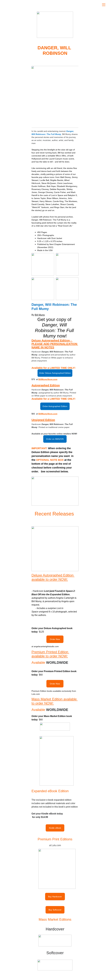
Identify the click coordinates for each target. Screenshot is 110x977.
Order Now (55, 639)
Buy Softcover (55, 910)
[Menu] (103, 4)
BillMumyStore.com (47, 379)
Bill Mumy (40, 315)
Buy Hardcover (55, 896)
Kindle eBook (55, 828)
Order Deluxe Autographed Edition (55, 373)
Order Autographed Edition (55, 406)
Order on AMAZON (55, 439)
